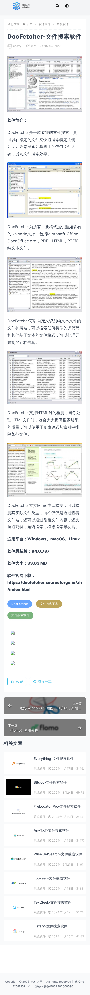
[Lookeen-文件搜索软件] (18, 883)
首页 (30, 24)
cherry (17, 46)
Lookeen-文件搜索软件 (52, 878)
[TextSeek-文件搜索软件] (18, 907)
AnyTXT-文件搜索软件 (51, 830)
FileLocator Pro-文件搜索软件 (57, 806)
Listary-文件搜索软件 (51, 926)
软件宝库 (45, 24)
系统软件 (63, 24)
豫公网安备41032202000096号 (56, 986)
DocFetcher (20, 604)
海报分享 (45, 681)
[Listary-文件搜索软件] (18, 931)
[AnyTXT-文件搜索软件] (18, 835)
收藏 (19, 681)
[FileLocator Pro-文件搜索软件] (18, 811)
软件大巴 (37, 981)
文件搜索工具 (49, 604)
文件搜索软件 (21, 615)
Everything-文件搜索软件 (54, 758)
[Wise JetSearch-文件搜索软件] (18, 858)
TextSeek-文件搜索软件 (53, 902)
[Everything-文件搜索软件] (18, 763)
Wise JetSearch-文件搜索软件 (58, 854)
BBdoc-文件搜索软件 (50, 782)
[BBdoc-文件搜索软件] (18, 787)
